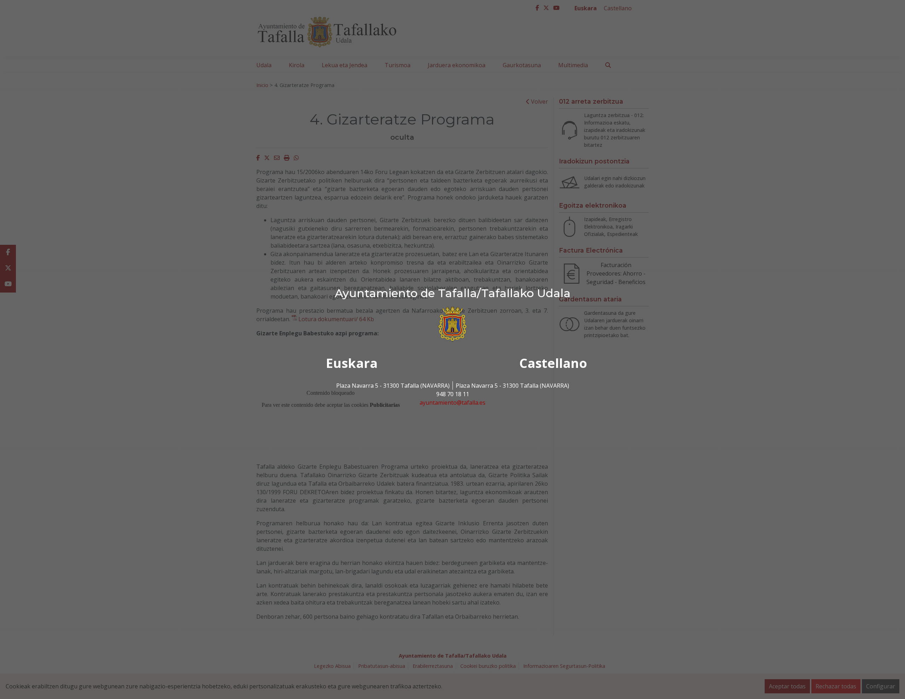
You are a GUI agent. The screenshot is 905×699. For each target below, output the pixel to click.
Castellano (553, 363)
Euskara (352, 363)
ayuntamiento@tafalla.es (452, 402)
